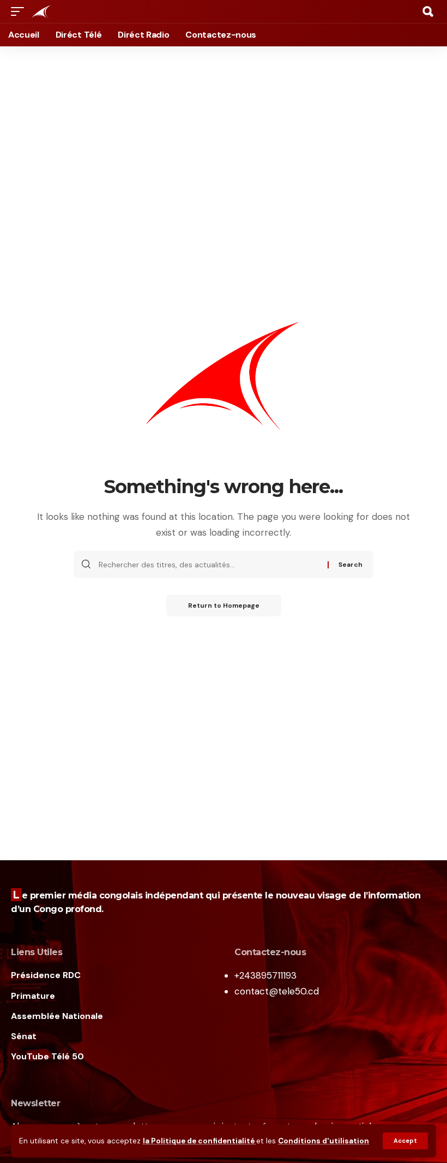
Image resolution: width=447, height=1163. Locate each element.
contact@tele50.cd (276, 991)
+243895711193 (265, 975)
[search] (428, 11)
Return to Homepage (223, 605)
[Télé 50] (40, 11)
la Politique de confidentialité (199, 1141)
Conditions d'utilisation (323, 1141)
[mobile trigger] (20, 11)
